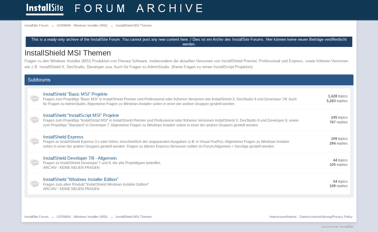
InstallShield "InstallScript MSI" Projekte (81, 115)
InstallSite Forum (36, 216)
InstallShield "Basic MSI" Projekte (75, 94)
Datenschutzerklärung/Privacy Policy (326, 216)
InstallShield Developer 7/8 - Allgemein (80, 158)
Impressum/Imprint (283, 216)
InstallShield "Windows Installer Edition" (80, 179)
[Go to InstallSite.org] (115, 9)
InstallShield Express (63, 136)
